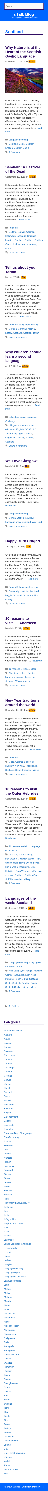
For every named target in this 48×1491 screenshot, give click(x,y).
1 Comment (14, 152)
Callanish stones (26, 858)
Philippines (9, 1338)
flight (38, 858)
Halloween (10, 236)
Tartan (36, 333)
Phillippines (31, 766)
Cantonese (9, 1055)
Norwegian (9, 1330)
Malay (7, 1293)
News (7, 1322)
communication (25, 425)
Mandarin (8, 1301)
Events (7, 1141)
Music (7, 1309)
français (8, 1158)
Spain (18, 770)
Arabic (7, 1039)
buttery (23, 673)
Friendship (9, 1166)
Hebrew (8, 1194)
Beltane (12, 232)
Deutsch (8, 1092)
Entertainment (11, 1117)
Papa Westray (23, 871)
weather (18, 879)
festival (21, 232)
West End (37, 522)
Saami (7, 1375)
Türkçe (7, 1428)
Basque (7, 1043)
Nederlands (9, 1317)
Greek (7, 1178)
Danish (7, 1084)
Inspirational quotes (13, 1223)
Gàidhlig (30, 232)
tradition (34, 595)
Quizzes (8, 1363)
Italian (7, 1231)
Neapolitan (9, 1313)
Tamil (6, 1408)
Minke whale (11, 867)
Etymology (9, 1129)
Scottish (27, 333)
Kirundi (7, 1252)
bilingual (13, 425)
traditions (26, 770)
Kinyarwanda (10, 1248)
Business (8, 1051)
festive (29, 591)
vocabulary (32, 244)
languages (10, 437)
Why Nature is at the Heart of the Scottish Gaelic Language (23, 52)
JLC (35, 429)
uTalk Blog (24, 14)
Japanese (9, 1240)
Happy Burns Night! (22, 541)
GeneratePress (37, 1487)
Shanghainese (11, 1383)
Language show (13, 522)
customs (30, 762)
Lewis (36, 863)
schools (29, 437)
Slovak (7, 1387)
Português (9, 1346)
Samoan (8, 1379)
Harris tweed (25, 863)
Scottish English (30, 983)
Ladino (7, 1260)
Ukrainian (8, 1436)
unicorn (25, 987)
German (8, 1174)
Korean (7, 1256)
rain (39, 871)
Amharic (8, 1035)
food (36, 591)
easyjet (7, 1100)
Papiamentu (10, 1334)
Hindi (6, 1199)
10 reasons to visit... (19, 669)
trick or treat (19, 244)
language (21, 236)
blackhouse (11, 858)
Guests (7, 1182)
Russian (8, 1371)
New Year (19, 766)
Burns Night (15, 591)
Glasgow (29, 518)
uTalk (33, 669)
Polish (7, 1342)
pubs (35, 677)
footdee (31, 673)
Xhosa (7, 1465)
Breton (7, 1047)
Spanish (8, 1391)
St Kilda (9, 879)
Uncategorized (11, 1440)
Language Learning (18, 139)
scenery (9, 875)
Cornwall (22, 329)
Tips (6, 1420)
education (10, 429)
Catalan (8, 1063)
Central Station (16, 518)
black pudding (25, 854)
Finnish (7, 1153)
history (8, 333)
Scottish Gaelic (21, 148)
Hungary (9, 766)
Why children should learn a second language (23, 356)
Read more (24, 219)
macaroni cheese (22, 677)
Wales (36, 770)
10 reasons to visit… (14, 1030)
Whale (18, 681)
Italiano (7, 1235)
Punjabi (7, 1358)
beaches (13, 854)
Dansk (7, 1088)
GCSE (28, 429)
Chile (11, 762)
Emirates (8, 1108)
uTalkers (8, 1457)
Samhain (19, 240)
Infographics (10, 1219)
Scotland (13, 144)
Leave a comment (18, 252)
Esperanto (9, 1125)
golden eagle (11, 863)
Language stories (12, 1281)
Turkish (7, 1432)
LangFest (8, 1264)
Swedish (8, 1404)
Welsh (7, 1461)
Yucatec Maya (11, 1469)
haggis (8, 595)
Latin (6, 1285)
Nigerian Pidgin (11, 1326)
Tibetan (7, 1416)
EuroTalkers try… (12, 1137)
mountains (24, 867)
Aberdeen (13, 673)
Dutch (7, 1096)
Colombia (20, 762)
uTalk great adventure (14, 1453)
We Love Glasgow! (21, 461)
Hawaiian (8, 1190)
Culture (7, 1080)
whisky (8, 599)
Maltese (8, 1297)
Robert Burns (21, 979)
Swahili (7, 1399)
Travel (19, 966)
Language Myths (12, 1272)
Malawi (7, 1289)
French (7, 1162)
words (8, 248)
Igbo (6, 1211)
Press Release (11, 1354)
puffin (33, 871)
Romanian (9, 1367)
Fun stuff (13, 227)
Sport (6, 1395)
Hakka (7, 1186)
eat (23, 591)
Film (6, 1149)
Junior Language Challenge (18, 433)
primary (20, 437)
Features (8, 1145)
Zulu (6, 1473)
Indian (7, 1215)
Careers (8, 1059)
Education (14, 417)
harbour (9, 677)
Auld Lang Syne (17, 970)
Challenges (9, 1067)
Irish (6, 1227)
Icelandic (8, 1207)
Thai (6, 1412)
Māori (7, 1305)
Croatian (8, 1076)
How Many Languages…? (16, 1203)
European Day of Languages (18, 1133)
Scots (22, 144)
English (20, 429)
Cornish (13, 329)
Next (15, 1006)
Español (8, 1121)
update (7, 1445)
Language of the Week (15, 1276)
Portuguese (9, 1350)
